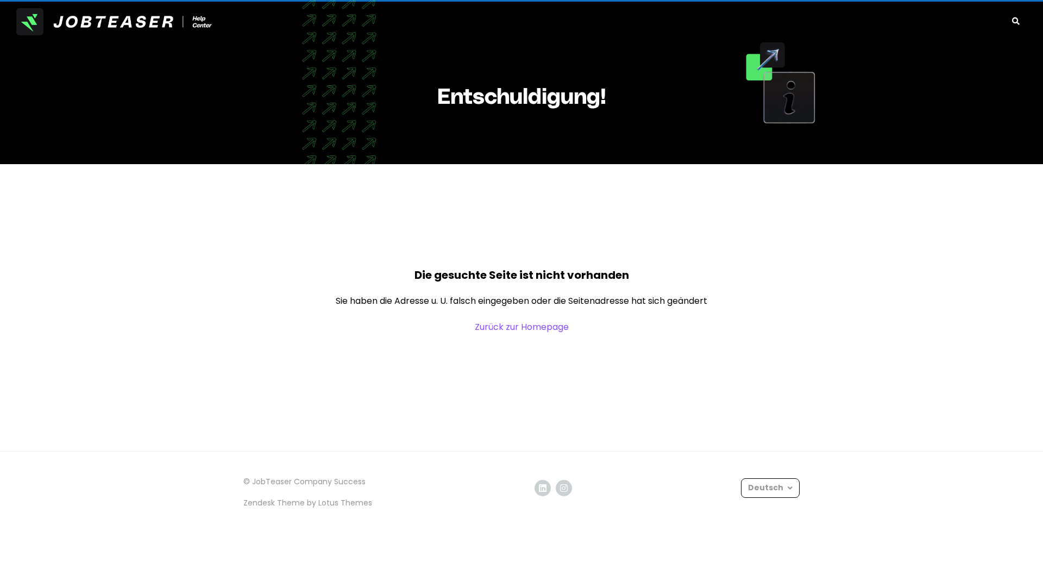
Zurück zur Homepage (522, 327)
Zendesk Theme (274, 502)
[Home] (114, 21)
